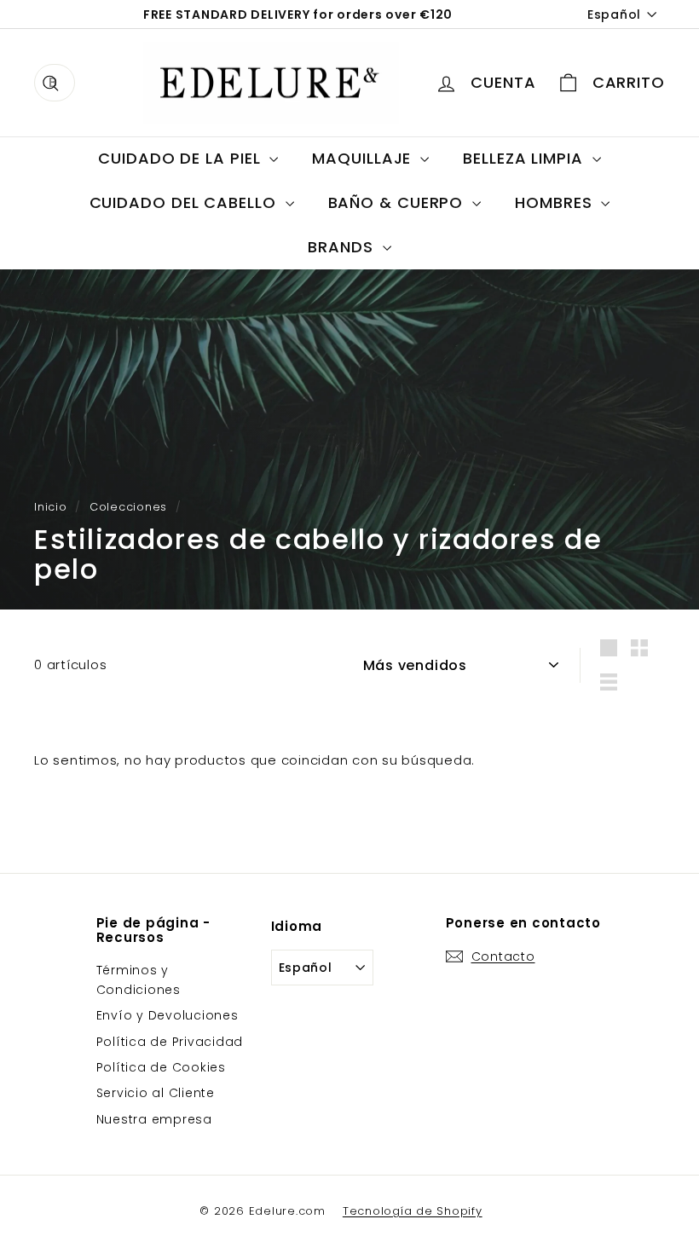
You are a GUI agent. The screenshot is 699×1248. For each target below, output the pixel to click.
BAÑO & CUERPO (398, 202)
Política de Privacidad (170, 1041)
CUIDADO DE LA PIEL (181, 158)
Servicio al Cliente (155, 1092)
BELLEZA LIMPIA (525, 158)
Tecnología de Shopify (412, 1211)
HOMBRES (556, 202)
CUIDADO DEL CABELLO (185, 202)
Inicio (50, 507)
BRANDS (343, 246)
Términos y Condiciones (138, 979)
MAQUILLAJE (364, 158)
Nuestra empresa (154, 1119)
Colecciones (128, 507)
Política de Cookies (161, 1067)
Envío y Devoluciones (167, 1015)
